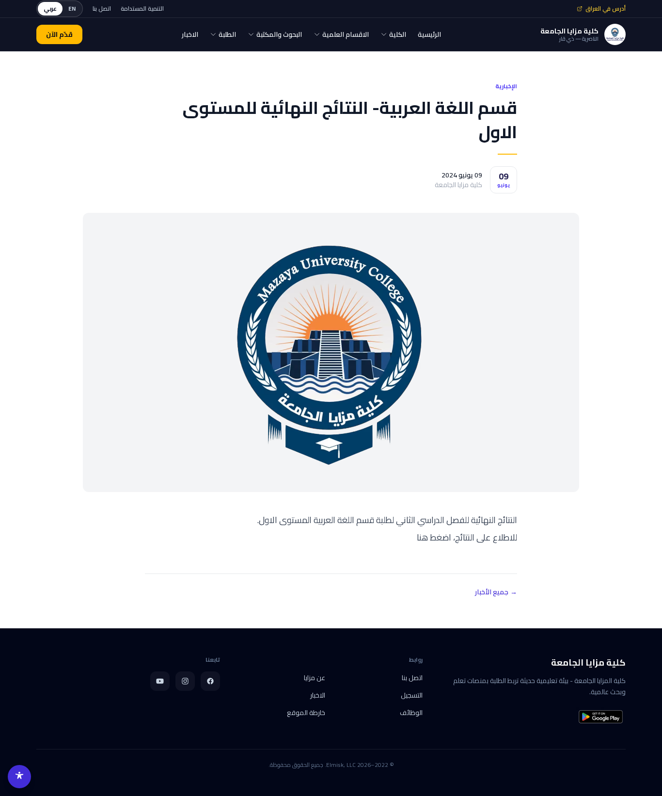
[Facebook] (210, 681)
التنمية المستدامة (142, 9)
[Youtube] (160, 681)
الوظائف (411, 712)
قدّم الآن (59, 34)
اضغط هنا (435, 537)
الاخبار (317, 695)
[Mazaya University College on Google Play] (601, 717)
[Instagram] (185, 681)
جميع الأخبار (496, 592)
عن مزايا (314, 677)
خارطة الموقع (306, 712)
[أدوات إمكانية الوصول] (19, 776)
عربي (50, 8)
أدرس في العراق (605, 9)
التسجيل (412, 695)
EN (72, 8)
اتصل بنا (102, 9)
